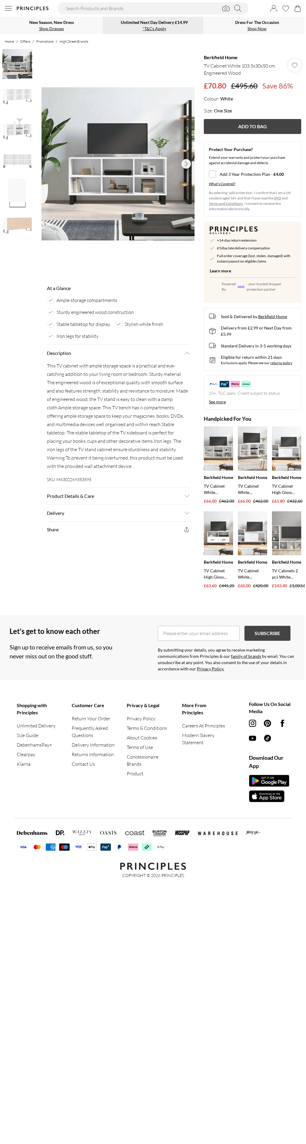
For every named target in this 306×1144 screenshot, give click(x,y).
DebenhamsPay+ (34, 745)
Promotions (44, 41)
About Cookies (142, 738)
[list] (118, 164)
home (9, 41)
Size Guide (27, 735)
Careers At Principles (203, 726)
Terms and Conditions (226, 203)
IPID (277, 198)
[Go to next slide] (186, 164)
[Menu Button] (8, 8)
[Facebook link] (282, 723)
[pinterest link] (267, 723)
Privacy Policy (141, 719)
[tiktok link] (267, 738)
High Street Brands (73, 41)
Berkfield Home (221, 57)
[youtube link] (252, 738)
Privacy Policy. (210, 668)
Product (135, 774)
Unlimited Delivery (36, 726)
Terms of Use (140, 747)
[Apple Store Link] (269, 796)
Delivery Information (93, 745)
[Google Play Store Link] (269, 781)
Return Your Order (91, 719)
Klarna (23, 764)
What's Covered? (222, 183)
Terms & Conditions (147, 728)
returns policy (281, 363)
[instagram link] (252, 723)
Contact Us (83, 764)
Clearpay (26, 754)
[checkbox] (252, 174)
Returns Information (93, 754)
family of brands (246, 656)
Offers (25, 41)
